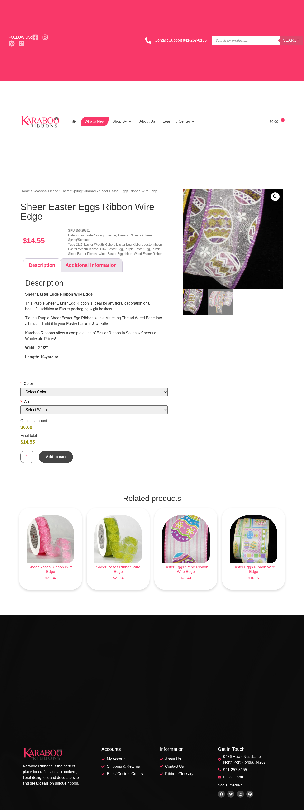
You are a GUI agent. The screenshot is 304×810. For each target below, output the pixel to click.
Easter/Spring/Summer (78, 191)
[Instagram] (240, 794)
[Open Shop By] (130, 121)
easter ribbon (153, 244)
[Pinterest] (249, 794)
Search (291, 40)
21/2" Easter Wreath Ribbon (95, 244)
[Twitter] (230, 794)
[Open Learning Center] (193, 121)
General (123, 235)
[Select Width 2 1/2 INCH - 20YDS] (94, 409)
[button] (275, 196)
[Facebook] (221, 794)
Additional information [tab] (91, 265)
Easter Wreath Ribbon (83, 249)
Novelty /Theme (141, 235)
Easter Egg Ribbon (129, 244)
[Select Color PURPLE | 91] (94, 392)
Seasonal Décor (45, 191)
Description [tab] (42, 265)
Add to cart (56, 457)
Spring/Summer (79, 240)
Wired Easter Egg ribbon (115, 254)
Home (25, 191)
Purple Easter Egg (137, 249)
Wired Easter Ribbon (148, 254)
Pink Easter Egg (111, 249)
